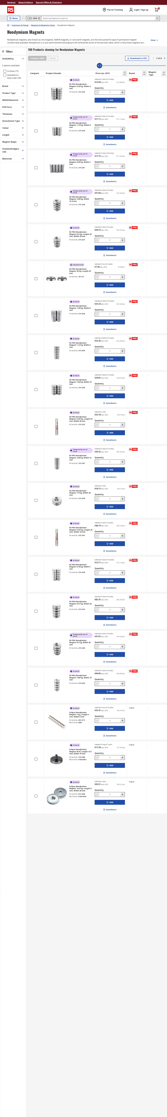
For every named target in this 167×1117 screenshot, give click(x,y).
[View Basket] (156, 10)
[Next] (164, 58)
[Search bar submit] (157, 18)
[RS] (10, 9)
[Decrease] (97, 92)
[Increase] (122, 92)
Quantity (99, 88)
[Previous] (153, 58)
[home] (8, 25)
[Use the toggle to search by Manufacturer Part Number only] (39, 18)
